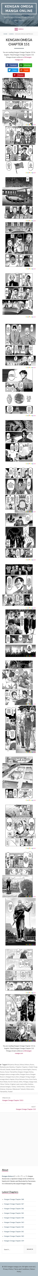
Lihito (20, 1082)
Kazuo (2, 1072)
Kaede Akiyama (16, 1069)
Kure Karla (33, 1079)
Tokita (13, 1087)
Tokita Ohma (30, 1087)
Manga (25, 1082)
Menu (21, 29)
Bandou (12, 1067)
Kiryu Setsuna (20, 1079)
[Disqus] (19, 1137)
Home (5, 34)
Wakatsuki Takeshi (19, 1089)
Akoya (16, 1064)
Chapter (18, 1067)
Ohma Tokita (4, 1084)
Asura (32, 1064)
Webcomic (30, 1089)
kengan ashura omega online (9, 1074)
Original (12, 1084)
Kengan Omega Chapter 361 (14, 1231)
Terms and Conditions (21, 1269)
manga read (33, 1082)
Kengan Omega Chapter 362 (14, 1227)
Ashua (22, 1064)
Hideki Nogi (33, 1067)
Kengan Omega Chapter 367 (14, 1204)
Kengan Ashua (28, 1072)
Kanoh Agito (26, 1069)
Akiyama (11, 1064)
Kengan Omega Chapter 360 (14, 1236)
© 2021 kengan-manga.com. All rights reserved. (18, 1267)
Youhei (10, 1091)
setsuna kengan (5, 1087)
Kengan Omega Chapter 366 (14, 1208)
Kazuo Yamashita (11, 1072)
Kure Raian (3, 1082)
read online (23, 1084)
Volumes (9, 1089)
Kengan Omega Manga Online (19, 9)
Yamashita (3, 1091)
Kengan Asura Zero (12, 1077)
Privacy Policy (8, 1269)
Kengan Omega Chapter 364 (14, 1218)
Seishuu (30, 1084)
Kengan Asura (25, 1074)
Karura (34, 1069)
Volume (2, 1089)
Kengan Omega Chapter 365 (14, 1213)
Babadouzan (4, 1067)
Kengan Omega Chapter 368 (14, 1199)
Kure (27, 1079)
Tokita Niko (20, 1087)
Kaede (8, 1069)
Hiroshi (2, 1069)
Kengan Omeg (25, 1077)
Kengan (20, 1072)
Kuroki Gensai (13, 1082)
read (17, 1084)
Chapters (25, 1067)
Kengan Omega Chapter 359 (14, 1241)
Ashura (26, 1064)
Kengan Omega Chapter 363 (14, 1222)
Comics (11, 34)
